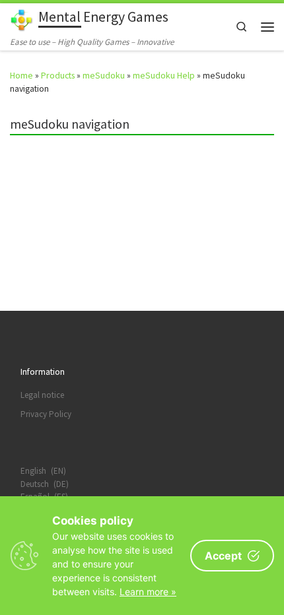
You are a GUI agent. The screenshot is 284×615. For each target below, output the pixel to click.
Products (58, 75)
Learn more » (148, 591)
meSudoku (104, 75)
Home (21, 75)
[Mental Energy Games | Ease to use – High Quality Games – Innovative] (22, 19)
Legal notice (42, 395)
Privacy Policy (45, 414)
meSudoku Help (164, 75)
